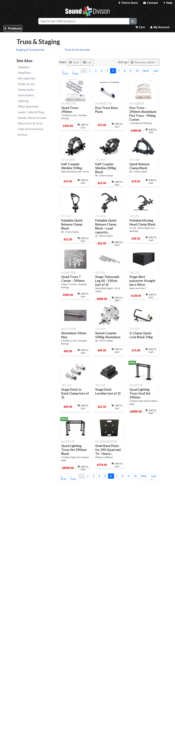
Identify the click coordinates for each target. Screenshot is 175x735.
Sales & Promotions (30, 129)
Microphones (26, 78)
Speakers (24, 67)
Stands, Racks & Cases (32, 118)
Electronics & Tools (30, 123)
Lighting (23, 101)
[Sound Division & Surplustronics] (87, 11)
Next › (146, 72)
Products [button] (14, 28)
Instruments (26, 95)
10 (137, 71)
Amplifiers (24, 73)
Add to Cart (84, 126)
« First (65, 72)
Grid (75, 62)
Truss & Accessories (77, 50)
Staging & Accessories (30, 50)
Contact (152, 3)
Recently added (144, 62)
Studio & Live (26, 84)
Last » (155, 72)
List (88, 62)
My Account (161, 27)
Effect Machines (28, 106)
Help (168, 3)
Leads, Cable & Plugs (31, 112)
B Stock (23, 135)
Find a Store (129, 3)
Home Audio (26, 90)
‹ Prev (75, 72)
